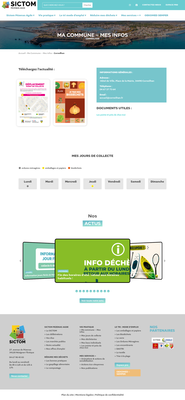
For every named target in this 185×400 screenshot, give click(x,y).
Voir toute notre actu (92, 300)
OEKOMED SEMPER (156, 15)
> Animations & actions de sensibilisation (92, 360)
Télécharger (33, 104)
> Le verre (119, 338)
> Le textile (120, 353)
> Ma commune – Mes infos (90, 331)
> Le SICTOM (50, 331)
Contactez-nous (151, 5)
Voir (33, 100)
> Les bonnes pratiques (55, 361)
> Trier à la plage (122, 356)
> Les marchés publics (54, 342)
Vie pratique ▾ (46, 15)
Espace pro (172, 5)
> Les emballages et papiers (128, 331)
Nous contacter (19, 376)
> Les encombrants (124, 345)
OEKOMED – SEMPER (123, 373)
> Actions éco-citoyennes (92, 365)
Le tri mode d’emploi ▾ (72, 15)
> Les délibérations (53, 334)
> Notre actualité (52, 345)
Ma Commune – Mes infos (39, 53)
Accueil (21, 53)
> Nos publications (88, 368)
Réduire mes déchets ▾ (103, 15)
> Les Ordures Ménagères (127, 342)
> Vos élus (49, 338)
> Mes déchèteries (88, 339)
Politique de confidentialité (109, 395)
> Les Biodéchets (123, 334)
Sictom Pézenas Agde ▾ (20, 15)
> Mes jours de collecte (90, 336)
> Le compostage (52, 368)
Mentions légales (84, 395)
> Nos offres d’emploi (54, 349)
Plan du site (67, 395)
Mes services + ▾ (131, 15)
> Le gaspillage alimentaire (57, 364)
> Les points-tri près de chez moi (90, 347)
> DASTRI (119, 349)
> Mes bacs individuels (90, 343)
